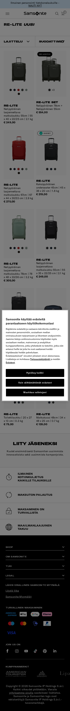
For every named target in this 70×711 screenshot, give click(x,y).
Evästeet (10, 362)
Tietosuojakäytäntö (40, 359)
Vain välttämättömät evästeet (35, 382)
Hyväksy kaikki (34, 372)
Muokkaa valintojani (34, 392)
